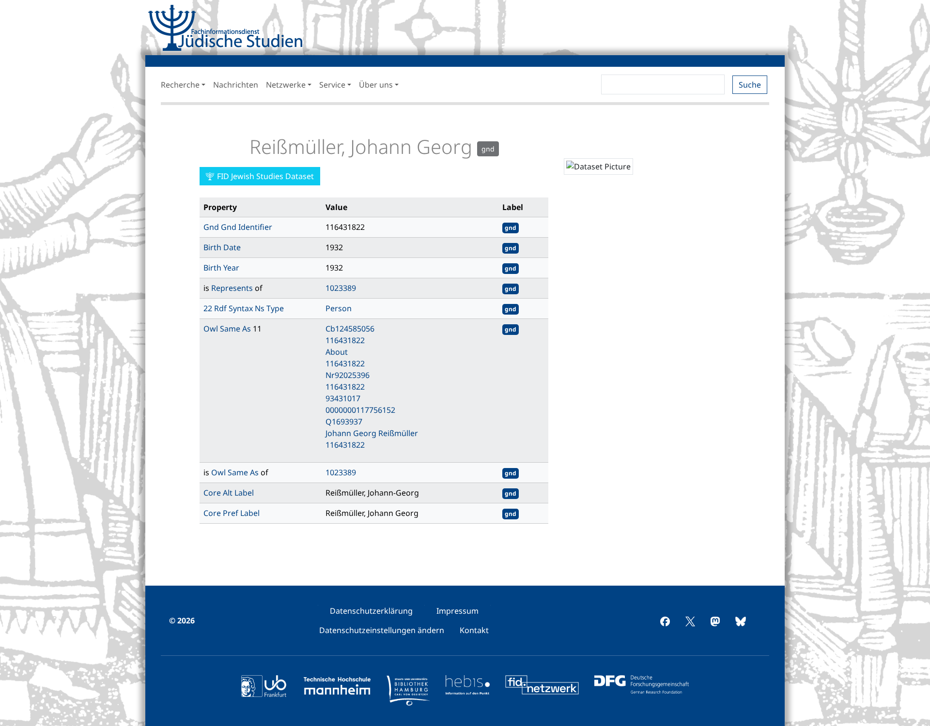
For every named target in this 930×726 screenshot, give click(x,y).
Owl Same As (228, 328)
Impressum (457, 610)
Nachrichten (235, 84)
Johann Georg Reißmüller (372, 433)
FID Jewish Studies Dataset (264, 176)
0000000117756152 (360, 410)
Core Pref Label (231, 513)
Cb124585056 (350, 328)
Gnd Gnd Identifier (237, 227)
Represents (233, 288)
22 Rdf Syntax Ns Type (243, 308)
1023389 (341, 288)
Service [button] (332, 84)
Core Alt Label (228, 492)
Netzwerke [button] (286, 84)
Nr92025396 (348, 375)
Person (339, 308)
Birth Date (222, 247)
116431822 (345, 340)
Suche (750, 84)
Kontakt (474, 630)
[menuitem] (371, 610)
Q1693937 (344, 421)
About (337, 352)
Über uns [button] (376, 84)
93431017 (343, 398)
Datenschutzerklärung (371, 610)
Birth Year (221, 267)
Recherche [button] (180, 84)
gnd (510, 228)
